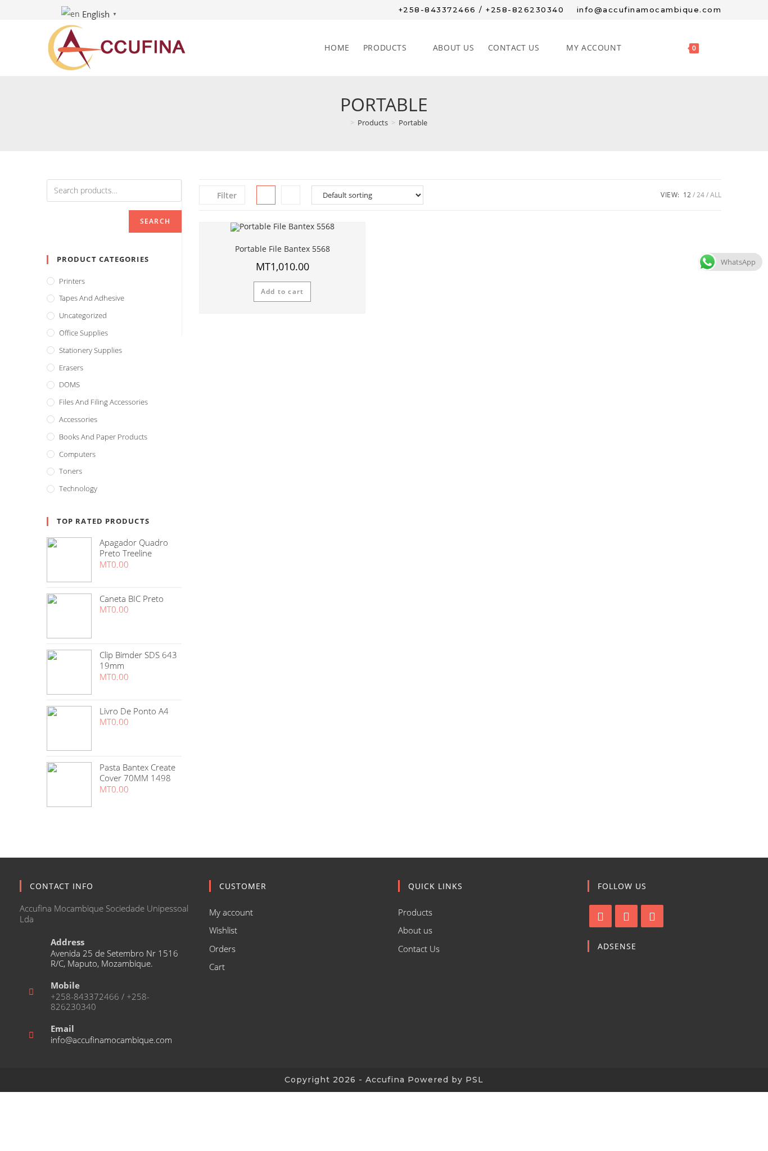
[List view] (290, 195)
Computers (77, 454)
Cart (217, 966)
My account (231, 912)
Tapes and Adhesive (91, 298)
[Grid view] (265, 195)
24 (700, 195)
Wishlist (223, 930)
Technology (78, 488)
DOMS (69, 384)
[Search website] (718, 48)
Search (155, 221)
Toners (70, 471)
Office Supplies (83, 333)
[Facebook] (600, 916)
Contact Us (419, 948)
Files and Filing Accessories (103, 402)
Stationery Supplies (90, 350)
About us (415, 930)
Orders (222, 948)
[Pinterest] (652, 916)
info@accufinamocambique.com (111, 1039)
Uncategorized (83, 315)
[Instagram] (626, 916)
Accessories (78, 419)
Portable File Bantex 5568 (282, 248)
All (715, 195)
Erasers (71, 367)
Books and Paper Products (103, 437)
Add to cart (282, 291)
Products (415, 912)
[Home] (344, 122)
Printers (72, 281)
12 (687, 195)
